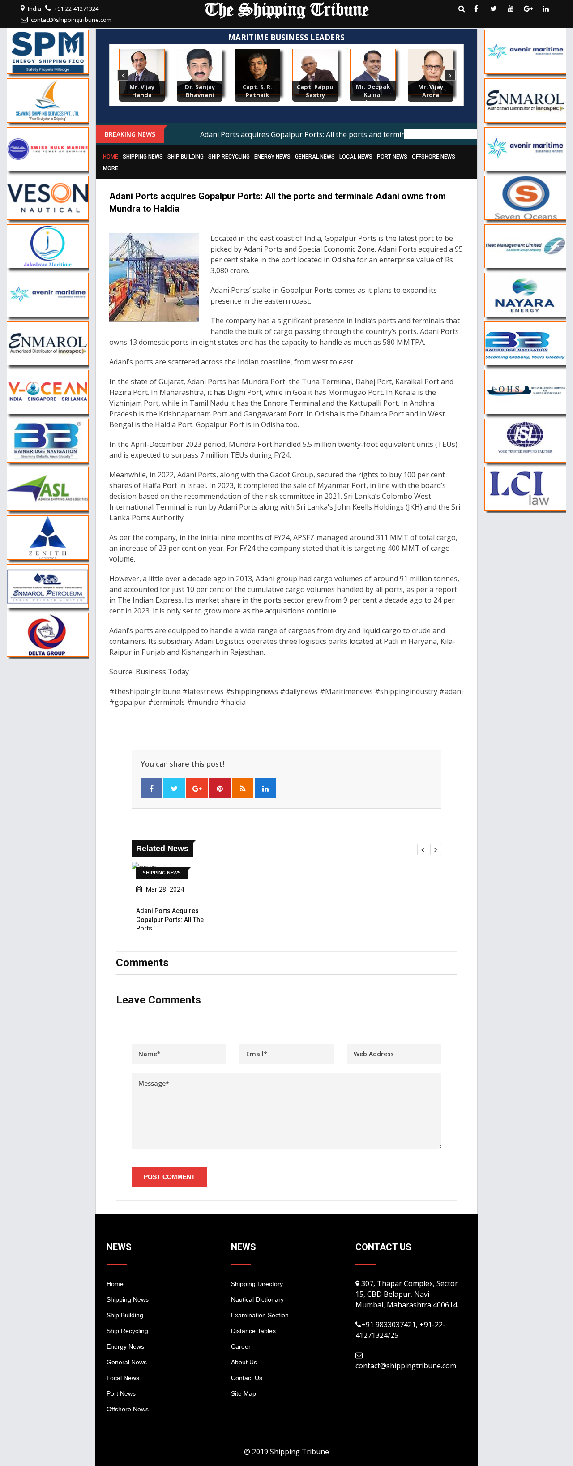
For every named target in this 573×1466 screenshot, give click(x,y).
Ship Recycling (229, 157)
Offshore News (433, 157)
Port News (392, 157)
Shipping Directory (257, 1283)
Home (110, 157)
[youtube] (510, 8)
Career (241, 1346)
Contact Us (246, 1377)
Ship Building (185, 157)
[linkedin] (545, 8)
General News (315, 157)
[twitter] (493, 8)
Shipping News (143, 157)
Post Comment (169, 1176)
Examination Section (260, 1315)
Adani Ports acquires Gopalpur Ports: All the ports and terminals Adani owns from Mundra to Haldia (367, 134)
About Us (244, 1362)
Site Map (243, 1393)
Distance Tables (253, 1330)
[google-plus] (528, 8)
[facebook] (476, 8)
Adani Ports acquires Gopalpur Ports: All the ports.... (170, 919)
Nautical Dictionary (257, 1299)
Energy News (272, 157)
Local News (355, 157)
